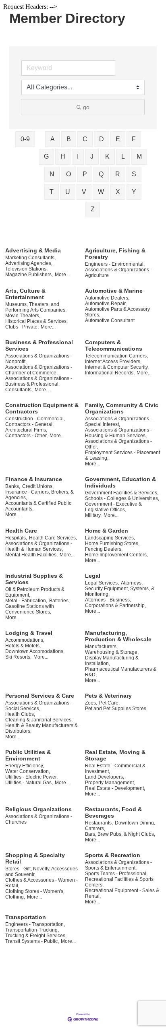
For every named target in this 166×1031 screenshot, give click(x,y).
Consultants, (19, 390)
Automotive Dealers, (107, 298)
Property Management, (110, 782)
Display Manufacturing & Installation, (112, 660)
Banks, (12, 486)
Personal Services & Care (39, 695)
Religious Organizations (38, 809)
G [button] (46, 156)
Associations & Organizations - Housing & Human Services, (118, 432)
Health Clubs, (20, 714)
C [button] (85, 139)
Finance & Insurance (33, 479)
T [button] (52, 191)
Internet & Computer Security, (117, 367)
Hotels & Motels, (23, 646)
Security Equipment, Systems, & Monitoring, (119, 591)
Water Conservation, (27, 771)
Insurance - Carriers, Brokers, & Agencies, (39, 494)
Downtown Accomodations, (34, 651)
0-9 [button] (25, 139)
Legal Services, (102, 583)
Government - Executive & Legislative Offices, (113, 506)
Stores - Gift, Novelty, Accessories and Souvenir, (41, 871)
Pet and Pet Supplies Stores (115, 708)
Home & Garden (106, 530)
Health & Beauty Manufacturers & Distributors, (41, 728)
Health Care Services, (53, 538)
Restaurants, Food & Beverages (113, 812)
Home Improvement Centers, (116, 555)
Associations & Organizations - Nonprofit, (38, 358)
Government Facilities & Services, (121, 493)
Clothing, (15, 897)
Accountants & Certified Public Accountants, (38, 506)
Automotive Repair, (106, 303)
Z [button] (93, 209)
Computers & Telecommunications (113, 345)
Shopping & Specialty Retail (35, 858)
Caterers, (95, 828)
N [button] (52, 174)
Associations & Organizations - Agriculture (118, 272)
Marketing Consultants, (30, 257)
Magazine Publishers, (29, 274)
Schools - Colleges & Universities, (122, 498)
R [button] (117, 174)
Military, (93, 515)
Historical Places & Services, (36, 321)
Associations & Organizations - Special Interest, (118, 421)
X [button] (118, 191)
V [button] (84, 191)
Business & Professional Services (39, 345)
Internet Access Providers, (113, 361)
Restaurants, (99, 823)
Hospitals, (16, 538)
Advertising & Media (33, 250)
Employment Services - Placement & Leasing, (122, 455)
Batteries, (59, 600)
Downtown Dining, (135, 823)
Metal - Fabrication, (26, 600)
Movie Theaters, (22, 315)
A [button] (52, 139)
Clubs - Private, (22, 327)
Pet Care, (109, 703)
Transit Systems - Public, (32, 941)
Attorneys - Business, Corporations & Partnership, (115, 602)
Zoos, (91, 703)
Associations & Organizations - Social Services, (38, 705)
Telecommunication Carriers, (116, 356)
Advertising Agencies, (28, 263)
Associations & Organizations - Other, (118, 444)
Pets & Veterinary (108, 695)
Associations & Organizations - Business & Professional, (38, 381)
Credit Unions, (38, 486)
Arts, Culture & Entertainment (25, 293)
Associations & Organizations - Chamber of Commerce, (38, 370)
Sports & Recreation (112, 855)
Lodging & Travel (28, 633)
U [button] (67, 191)
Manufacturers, (101, 646)
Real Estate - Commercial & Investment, (115, 768)
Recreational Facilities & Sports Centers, (119, 882)
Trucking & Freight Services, (35, 935)
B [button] (68, 139)
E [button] (118, 139)
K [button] (107, 156)
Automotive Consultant (110, 320)
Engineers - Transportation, (35, 924)
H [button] (62, 156)
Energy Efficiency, (24, 766)
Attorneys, (132, 583)
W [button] (101, 191)
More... (62, 274)
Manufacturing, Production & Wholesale (118, 636)
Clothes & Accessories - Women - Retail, (41, 882)
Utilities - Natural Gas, (29, 782)
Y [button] (134, 191)
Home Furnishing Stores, (112, 543)
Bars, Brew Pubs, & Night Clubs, (120, 834)
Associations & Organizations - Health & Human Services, (38, 546)
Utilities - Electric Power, (31, 777)
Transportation (25, 917)
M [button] (139, 156)
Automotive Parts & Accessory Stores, (117, 312)
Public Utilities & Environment (28, 755)
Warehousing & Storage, (112, 652)
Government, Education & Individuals (120, 482)
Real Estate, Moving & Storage (115, 755)
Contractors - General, (29, 424)
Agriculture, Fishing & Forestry (115, 253)
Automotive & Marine (114, 290)
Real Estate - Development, (115, 788)
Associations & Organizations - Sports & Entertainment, (118, 865)
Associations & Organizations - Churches (38, 819)
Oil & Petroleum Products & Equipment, (34, 592)
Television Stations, (26, 269)
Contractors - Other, (26, 435)
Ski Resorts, (18, 657)
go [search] (86, 107)
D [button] (101, 139)
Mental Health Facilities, (31, 555)
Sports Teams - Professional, (116, 873)
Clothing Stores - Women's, (34, 891)
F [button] (134, 139)
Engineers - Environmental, (115, 264)
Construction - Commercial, (35, 418)
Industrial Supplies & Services (34, 578)
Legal (92, 575)
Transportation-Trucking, (32, 930)
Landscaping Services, (110, 538)
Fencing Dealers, (103, 549)
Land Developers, (104, 777)
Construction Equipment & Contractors (42, 408)
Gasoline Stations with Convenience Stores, (29, 609)
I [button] (78, 156)
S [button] (134, 174)
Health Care (21, 530)
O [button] (68, 174)
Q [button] (101, 174)
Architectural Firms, (26, 430)
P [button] (85, 174)
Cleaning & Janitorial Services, (39, 720)
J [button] (91, 156)
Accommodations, (24, 640)
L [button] (123, 156)
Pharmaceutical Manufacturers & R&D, (120, 672)
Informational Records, (110, 373)
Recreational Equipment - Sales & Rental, (122, 893)
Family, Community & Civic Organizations (121, 408)
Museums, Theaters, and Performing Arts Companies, (35, 307)
